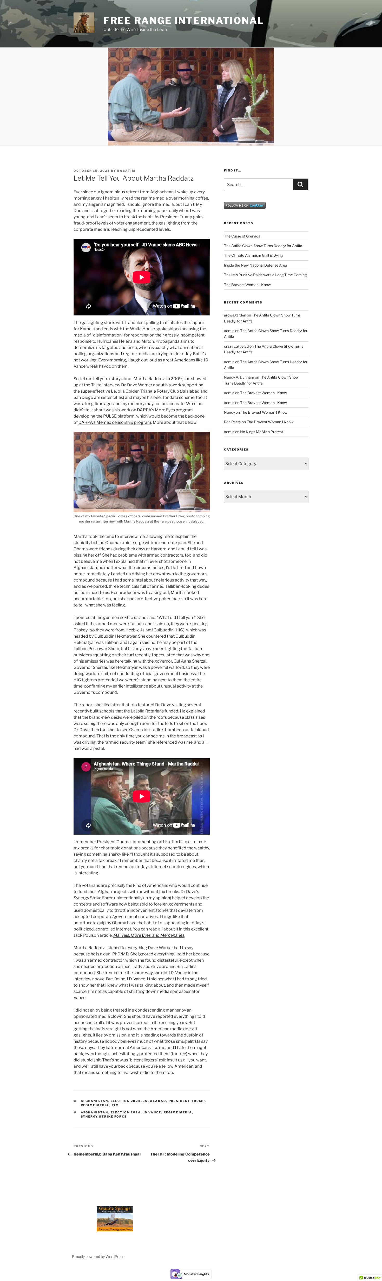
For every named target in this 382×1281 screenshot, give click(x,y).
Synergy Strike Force (104, 1116)
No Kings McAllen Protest (261, 432)
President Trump (187, 1101)
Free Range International (183, 20)
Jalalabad (154, 1101)
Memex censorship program (123, 422)
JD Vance (152, 1112)
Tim (115, 1105)
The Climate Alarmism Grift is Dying (253, 255)
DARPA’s (87, 422)
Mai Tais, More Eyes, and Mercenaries (149, 935)
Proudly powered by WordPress (98, 1256)
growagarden (235, 315)
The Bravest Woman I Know (247, 284)
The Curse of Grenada (242, 236)
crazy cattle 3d (236, 346)
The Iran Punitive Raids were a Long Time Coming (265, 275)
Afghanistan (94, 1101)
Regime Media (95, 1105)
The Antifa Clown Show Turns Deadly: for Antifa (263, 245)
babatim (126, 171)
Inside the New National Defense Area (255, 265)
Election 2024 (126, 1101)
